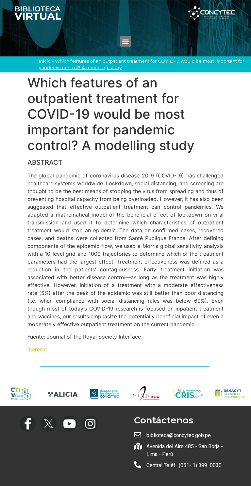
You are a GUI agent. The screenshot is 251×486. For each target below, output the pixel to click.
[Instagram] (90, 424)
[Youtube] (69, 424)
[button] (125, 41)
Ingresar (37, 349)
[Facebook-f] (28, 424)
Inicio (45, 61)
